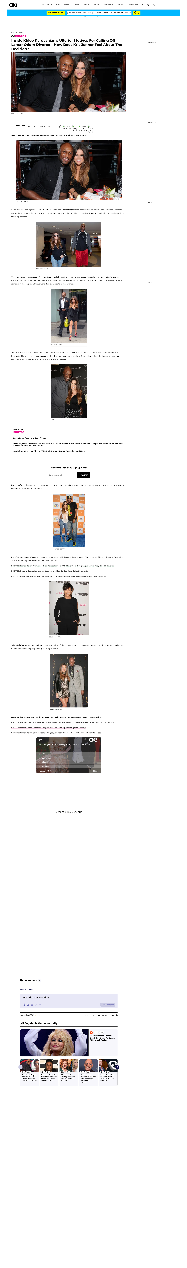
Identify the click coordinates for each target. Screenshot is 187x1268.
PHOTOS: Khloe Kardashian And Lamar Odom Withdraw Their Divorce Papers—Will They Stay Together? (59, 576)
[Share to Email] (90, 126)
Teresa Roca (20, 126)
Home (13, 32)
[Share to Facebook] (67, 126)
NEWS (58, 5)
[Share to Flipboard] (83, 126)
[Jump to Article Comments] (60, 126)
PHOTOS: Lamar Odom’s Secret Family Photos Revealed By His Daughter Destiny (48, 728)
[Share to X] (75, 126)
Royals (76, 5)
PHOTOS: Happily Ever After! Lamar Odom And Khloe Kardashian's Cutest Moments (49, 571)
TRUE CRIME (108, 5)
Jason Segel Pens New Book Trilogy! (29, 438)
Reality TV (47, 5)
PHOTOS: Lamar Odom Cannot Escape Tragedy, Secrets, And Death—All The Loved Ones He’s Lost (56, 733)
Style (66, 5)
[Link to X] (154, 4)
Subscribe (133, 5)
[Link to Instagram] (148, 4)
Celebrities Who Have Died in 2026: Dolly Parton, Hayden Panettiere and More (49, 451)
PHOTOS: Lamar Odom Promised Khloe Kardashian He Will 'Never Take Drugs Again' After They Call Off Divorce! (62, 566)
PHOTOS (86, 5)
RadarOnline (41, 280)
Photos (20, 32)
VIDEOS (97, 5)
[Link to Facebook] (143, 4)
